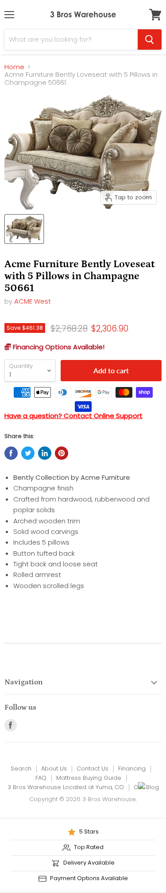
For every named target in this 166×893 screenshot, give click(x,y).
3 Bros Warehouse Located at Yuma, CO (66, 787)
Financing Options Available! (57, 347)
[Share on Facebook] (11, 453)
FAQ (40, 778)
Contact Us (92, 768)
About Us (54, 768)
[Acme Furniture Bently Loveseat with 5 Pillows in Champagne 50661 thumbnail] (24, 229)
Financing (132, 768)
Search (21, 768)
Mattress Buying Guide (88, 778)
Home (14, 67)
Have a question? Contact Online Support (73, 415)
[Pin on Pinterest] (61, 453)
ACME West (32, 301)
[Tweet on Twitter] (28, 453)
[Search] (150, 39)
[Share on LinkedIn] (44, 453)
